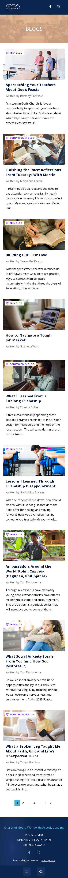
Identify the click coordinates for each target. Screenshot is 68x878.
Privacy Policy (48, 860)
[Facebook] (50, 6)
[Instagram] (58, 6)
